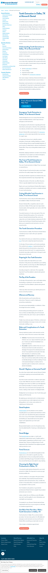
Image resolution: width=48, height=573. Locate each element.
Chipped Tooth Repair (6, 75)
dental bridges (25, 436)
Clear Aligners (5, 57)
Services (6, 10)
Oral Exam (4, 30)
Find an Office (26, 106)
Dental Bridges (5, 16)
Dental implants (23, 410)
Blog (40, 540)
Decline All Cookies (42, 570)
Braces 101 (4, 46)
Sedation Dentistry (6, 33)
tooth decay (28, 68)
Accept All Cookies (33, 570)
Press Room (41, 544)
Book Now (44, 4)
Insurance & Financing (31, 540)
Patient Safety (42, 542)
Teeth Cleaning (5, 34)
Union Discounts (30, 546)
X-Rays (3, 39)
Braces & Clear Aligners (19, 540)
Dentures (4, 51)
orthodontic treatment (35, 74)
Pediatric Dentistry (6, 62)
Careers (41, 546)
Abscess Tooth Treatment (7, 15)
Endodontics (4, 52)
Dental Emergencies (18, 542)
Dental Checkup (5, 23)
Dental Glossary (17, 544)
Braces (3, 44)
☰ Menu (38, 5)
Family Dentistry (5, 54)
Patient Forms (4, 544)
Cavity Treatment (5, 18)
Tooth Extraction (5, 36)
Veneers (4, 79)
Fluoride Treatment (6, 28)
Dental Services (17, 538)
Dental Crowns (5, 21)
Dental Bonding (5, 74)
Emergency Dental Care (7, 25)
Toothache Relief (5, 38)
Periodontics (4, 64)
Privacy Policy (13, 566)
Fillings (3, 26)
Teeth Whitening (5, 77)
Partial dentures (23, 453)
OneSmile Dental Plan (31, 544)
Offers (28, 542)
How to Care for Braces (6, 47)
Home (2, 10)
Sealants (4, 31)
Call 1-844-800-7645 (7, 559)
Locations (3, 538)
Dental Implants (5, 49)
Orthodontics (5, 61)
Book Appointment (24, 93)
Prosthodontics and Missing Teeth (8, 66)
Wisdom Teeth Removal (6, 69)
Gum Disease (4, 56)
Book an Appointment (6, 542)
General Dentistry (5, 13)
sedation (30, 246)
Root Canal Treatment (6, 67)
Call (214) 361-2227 (29, 2)
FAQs (15, 546)
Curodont (4, 20)
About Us (41, 538)
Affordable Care (31, 538)
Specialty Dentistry (5, 43)
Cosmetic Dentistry (5, 72)
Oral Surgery (4, 59)
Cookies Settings (5, 570)
